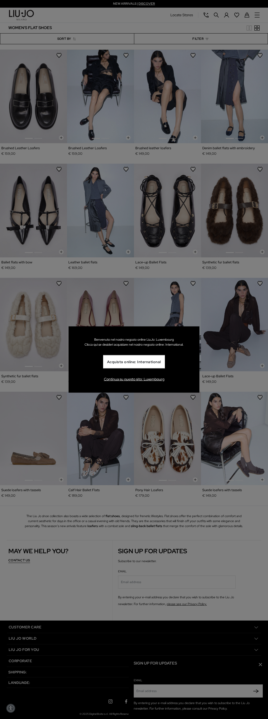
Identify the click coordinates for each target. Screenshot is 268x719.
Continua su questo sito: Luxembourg (134, 379)
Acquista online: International (134, 362)
